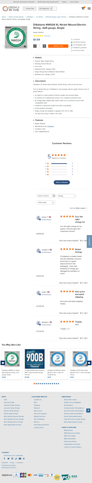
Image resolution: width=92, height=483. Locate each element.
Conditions (20, 462)
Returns (36, 422)
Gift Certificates (39, 419)
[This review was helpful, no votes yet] (81, 240)
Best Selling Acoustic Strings (14, 419)
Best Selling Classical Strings (14, 416)
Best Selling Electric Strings (13, 422)
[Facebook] (4, 459)
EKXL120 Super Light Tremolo (56, 17)
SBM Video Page (70, 436)
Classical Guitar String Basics (74, 408)
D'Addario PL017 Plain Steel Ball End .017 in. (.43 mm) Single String (80, 372)
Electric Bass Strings (11, 413)
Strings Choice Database (72, 402)
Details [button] (38, 58)
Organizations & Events (72, 444)
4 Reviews (47, 36)
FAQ (35, 402)
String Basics (68, 405)
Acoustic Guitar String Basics (74, 411)
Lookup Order (39, 427)
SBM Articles (68, 430)
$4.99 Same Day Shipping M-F (48, 2)
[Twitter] (8, 459)
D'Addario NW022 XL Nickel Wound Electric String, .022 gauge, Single (11, 372)
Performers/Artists (70, 441)
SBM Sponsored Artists (72, 433)
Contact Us (38, 399)
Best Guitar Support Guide (73, 422)
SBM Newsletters (70, 439)
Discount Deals (9, 402)
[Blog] (23, 459)
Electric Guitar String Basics (73, 413)
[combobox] (66, 196)
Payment (37, 408)
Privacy (12, 462)
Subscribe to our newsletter (13, 455)
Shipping (37, 405)
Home (4, 17)
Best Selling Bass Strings (12, 425)
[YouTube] (20, 459)
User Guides (74, 2)
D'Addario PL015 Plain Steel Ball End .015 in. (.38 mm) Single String (56, 372)
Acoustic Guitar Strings (12, 408)
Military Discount (39, 416)
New (5, 399)
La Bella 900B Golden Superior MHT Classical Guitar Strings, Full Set (34, 372)
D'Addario (30, 17)
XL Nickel (39, 17)
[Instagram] (12, 459)
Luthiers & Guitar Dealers (72, 447)
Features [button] (39, 120)
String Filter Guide (70, 399)
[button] (89, 241)
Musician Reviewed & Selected (24, 2)
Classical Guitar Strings (12, 405)
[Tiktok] (16, 459)
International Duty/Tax (41, 425)
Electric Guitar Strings (16, 17)
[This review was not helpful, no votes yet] (85, 240)
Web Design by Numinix (9, 467)
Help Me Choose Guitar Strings (74, 419)
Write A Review (62, 182)
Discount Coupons (40, 413)
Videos (64, 2)
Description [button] (40, 81)
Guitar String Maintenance (73, 416)
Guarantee (5, 462)
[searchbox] (44, 196)
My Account (38, 411)
